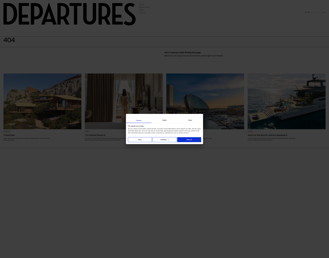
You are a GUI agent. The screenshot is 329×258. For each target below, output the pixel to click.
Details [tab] (164, 120)
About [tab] (190, 120)
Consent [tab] (138, 120)
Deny (139, 139)
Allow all (189, 139)
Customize (163, 139)
